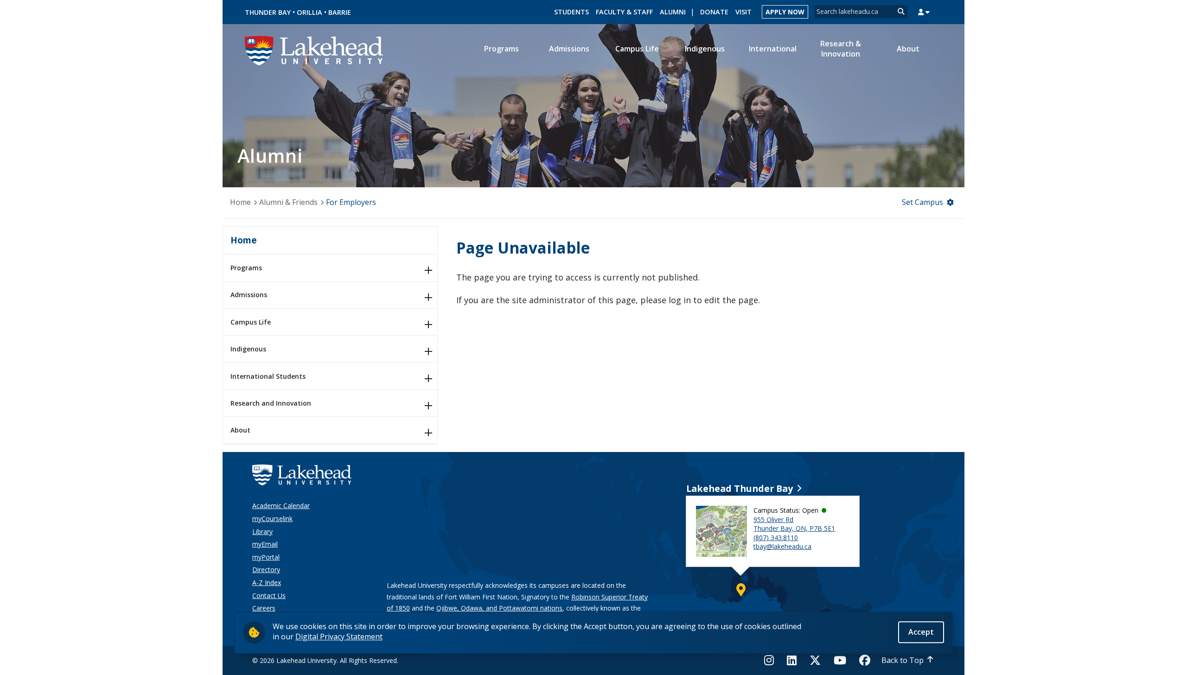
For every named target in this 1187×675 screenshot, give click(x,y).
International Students (268, 376)
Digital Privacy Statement (339, 636)
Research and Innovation (270, 403)
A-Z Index (266, 582)
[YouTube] (840, 660)
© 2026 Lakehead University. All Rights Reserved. (325, 660)
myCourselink (272, 518)
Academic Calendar (281, 505)
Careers (263, 608)
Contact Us (269, 595)
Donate (714, 11)
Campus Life (250, 322)
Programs (246, 267)
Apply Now (785, 11)
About (240, 430)
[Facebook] (865, 660)
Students (571, 11)
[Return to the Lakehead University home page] (314, 50)
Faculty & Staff (624, 11)
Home (240, 202)
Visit (743, 11)
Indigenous (248, 348)
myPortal (266, 557)
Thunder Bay (268, 12)
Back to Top (902, 660)
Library (262, 531)
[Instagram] (771, 660)
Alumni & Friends (288, 202)
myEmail (265, 544)
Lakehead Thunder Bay (739, 488)
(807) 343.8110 (775, 537)
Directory (266, 569)
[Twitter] (815, 660)
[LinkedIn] (791, 660)
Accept (921, 632)
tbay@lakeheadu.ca (782, 546)
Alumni (673, 11)
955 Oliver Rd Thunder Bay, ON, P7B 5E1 (794, 524)
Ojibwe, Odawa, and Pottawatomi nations (499, 608)
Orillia (309, 12)
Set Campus (922, 202)
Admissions (248, 294)
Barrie (339, 12)
